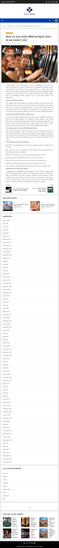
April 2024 (6, 308)
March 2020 (6, 427)
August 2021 (6, 383)
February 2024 (7, 314)
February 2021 (7, 402)
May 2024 (5, 305)
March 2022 (6, 371)
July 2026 (5, 223)
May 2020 (5, 424)
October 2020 (6, 415)
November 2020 (7, 412)
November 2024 (7, 286)
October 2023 (6, 324)
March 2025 (6, 274)
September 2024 (7, 292)
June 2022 (5, 365)
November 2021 (7, 380)
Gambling (5, 483)
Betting (5, 476)
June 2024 (5, 302)
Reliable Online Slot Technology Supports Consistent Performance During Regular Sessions (35, 525)
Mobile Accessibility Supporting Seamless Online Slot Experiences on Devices (52, 535)
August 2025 (6, 258)
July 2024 (5, 299)
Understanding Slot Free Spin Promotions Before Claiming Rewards (53, 522)
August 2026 (6, 220)
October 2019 (6, 437)
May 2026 (5, 230)
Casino (4, 479)
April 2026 (6, 233)
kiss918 (45, 91)
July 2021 (5, 387)
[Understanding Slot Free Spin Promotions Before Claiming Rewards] (43, 522)
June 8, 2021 (17, 207)
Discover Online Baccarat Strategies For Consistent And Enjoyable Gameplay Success (15, 536)
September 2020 (7, 418)
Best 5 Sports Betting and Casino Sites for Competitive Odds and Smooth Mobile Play (16, 526)
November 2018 (7, 462)
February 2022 (7, 374)
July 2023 (5, 333)
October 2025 (6, 252)
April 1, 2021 (16, 43)
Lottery (5, 486)
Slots (4, 499)
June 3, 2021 (45, 207)
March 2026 (6, 236)
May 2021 (5, 393)
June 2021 (5, 390)
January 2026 (6, 242)
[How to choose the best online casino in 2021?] (35, 206)
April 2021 (6, 396)
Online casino (9, 33)
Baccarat (5, 473)
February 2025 (7, 277)
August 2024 (6, 296)
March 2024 (6, 311)
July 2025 (5, 261)
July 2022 (5, 361)
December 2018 (7, 459)
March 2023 (6, 343)
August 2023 (6, 330)
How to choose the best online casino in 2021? (48, 205)
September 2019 (7, 440)
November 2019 (7, 434)
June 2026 (5, 227)
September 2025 (7, 255)
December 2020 (7, 408)
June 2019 (5, 443)
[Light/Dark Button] (50, 20)
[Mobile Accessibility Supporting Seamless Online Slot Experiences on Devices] (43, 533)
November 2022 (7, 352)
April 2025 (6, 270)
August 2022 (6, 358)
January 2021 (6, 405)
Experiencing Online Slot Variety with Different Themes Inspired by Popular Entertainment (35, 537)
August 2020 (6, 421)
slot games (6, 495)
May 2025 (5, 267)
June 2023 (5, 336)
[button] (2, 20)
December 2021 (7, 377)
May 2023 (5, 339)
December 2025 (7, 245)
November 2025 (7, 248)
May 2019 (5, 446)
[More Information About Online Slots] (8, 206)
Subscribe (56, 20)
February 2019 (7, 456)
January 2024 (6, 318)
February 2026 (7, 239)
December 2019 (7, 430)
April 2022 (6, 368)
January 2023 (6, 346)
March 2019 (6, 452)
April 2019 (6, 449)
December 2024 (7, 283)
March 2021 (6, 399)
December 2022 (7, 349)
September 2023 (7, 327)
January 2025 (6, 280)
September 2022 (7, 355)
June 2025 (5, 264)
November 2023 (7, 321)
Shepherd (9, 43)
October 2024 (6, 289)
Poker (4, 492)
